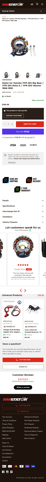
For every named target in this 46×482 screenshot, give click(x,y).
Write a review (23, 387)
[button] (23, 137)
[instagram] (7, 472)
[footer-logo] (15, 399)
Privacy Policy (7, 424)
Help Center (6, 438)
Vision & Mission (8, 446)
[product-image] (12, 309)
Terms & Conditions (9, 420)
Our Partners (6, 450)
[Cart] (37, 4)
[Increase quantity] (12, 124)
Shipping (5, 435)
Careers (5, 461)
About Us (5, 443)
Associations (6, 457)
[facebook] (3, 472)
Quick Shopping (8, 428)
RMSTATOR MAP (8, 431)
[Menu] (42, 4)
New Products (29, 438)
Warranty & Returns (31, 417)
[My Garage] (32, 4)
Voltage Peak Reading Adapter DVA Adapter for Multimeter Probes (11, 332)
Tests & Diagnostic (31, 435)
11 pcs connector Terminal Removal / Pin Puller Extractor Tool (33, 332)
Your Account (7, 417)
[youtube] (11, 472)
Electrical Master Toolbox (33, 431)
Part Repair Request (31, 420)
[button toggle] (41, 11)
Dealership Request (31, 428)
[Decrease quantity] (4, 124)
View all (41, 295)
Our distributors (7, 453)
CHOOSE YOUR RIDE (14, 115)
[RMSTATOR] (13, 4)
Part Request (29, 424)
